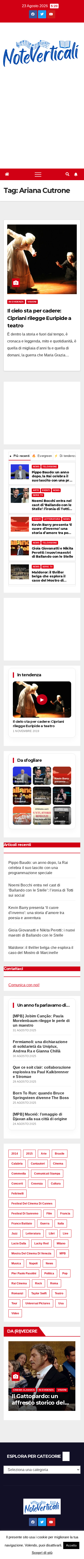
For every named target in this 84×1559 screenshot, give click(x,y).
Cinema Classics (24, 1390)
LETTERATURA (52, 519)
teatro (59, 1293)
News (49, 1263)
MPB (63, 1253)
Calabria (17, 1163)
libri (52, 1233)
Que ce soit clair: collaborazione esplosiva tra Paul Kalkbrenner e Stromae (42, 1072)
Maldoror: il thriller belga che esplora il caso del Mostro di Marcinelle (48, 576)
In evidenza (16, 301)
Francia (65, 1213)
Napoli (33, 1263)
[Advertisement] (42, 118)
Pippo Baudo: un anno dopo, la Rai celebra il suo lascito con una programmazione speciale (52, 476)
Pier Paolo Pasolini (23, 1273)
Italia (61, 1223)
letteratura (33, 1233)
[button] (67, 174)
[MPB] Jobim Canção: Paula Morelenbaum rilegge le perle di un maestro (41, 1020)
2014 (14, 1153)
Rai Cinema (19, 1283)
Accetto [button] (71, 1545)
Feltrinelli (17, 1193)
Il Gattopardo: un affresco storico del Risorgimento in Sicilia (42, 1403)
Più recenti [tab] (20, 456)
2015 (29, 1153)
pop (64, 1273)
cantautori (38, 1163)
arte (44, 1153)
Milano (61, 1243)
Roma (54, 1283)
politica (49, 1273)
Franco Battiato (21, 1223)
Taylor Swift (39, 1293)
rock (38, 1283)
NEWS (36, 466)
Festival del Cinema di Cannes (31, 1203)
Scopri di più (42, 1553)
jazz (14, 1233)
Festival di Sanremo (24, 1213)
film (49, 1213)
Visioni (32, 301)
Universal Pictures (37, 1303)
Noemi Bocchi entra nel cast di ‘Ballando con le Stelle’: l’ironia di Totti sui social (52, 505)
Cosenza (37, 1183)
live (65, 1233)
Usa (61, 1303)
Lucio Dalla (18, 1243)
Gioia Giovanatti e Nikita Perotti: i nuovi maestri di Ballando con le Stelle (52, 553)
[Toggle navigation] (38, 174)
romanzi (17, 1293)
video (15, 1313)
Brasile (59, 1153)
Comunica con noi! (23, 985)
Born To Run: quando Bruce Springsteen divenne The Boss (41, 1095)
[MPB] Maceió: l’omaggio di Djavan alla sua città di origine (40, 1116)
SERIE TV (38, 495)
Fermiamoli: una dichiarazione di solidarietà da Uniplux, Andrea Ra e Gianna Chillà (40, 1046)
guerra (44, 1223)
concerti (17, 1183)
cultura (56, 1183)
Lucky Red (41, 1243)
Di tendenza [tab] (64, 456)
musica (16, 1263)
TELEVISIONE (49, 466)
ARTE (36, 490)
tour (14, 1303)
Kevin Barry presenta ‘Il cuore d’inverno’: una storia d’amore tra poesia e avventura (52, 529)
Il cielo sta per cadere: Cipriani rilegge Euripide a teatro (39, 318)
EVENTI (46, 490)
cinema (58, 1163)
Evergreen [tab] (42, 456)
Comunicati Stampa (47, 1173)
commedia (18, 1173)
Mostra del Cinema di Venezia (31, 1253)
